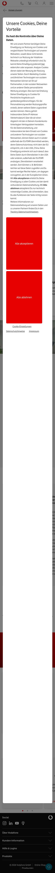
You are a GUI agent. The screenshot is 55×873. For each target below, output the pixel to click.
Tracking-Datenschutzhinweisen (24, 212)
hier (43, 64)
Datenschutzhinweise (15, 331)
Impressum (34, 331)
